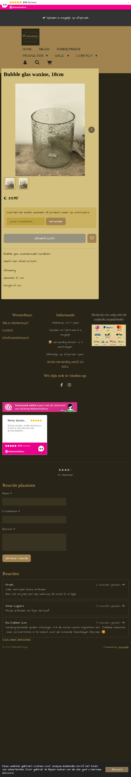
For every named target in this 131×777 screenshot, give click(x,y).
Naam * (7, 493)
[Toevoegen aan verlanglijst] (91, 238)
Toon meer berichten (16, 639)
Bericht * (8, 529)
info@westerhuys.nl (15, 338)
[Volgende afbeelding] (91, 130)
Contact (7, 330)
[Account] (25, 62)
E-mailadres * (11, 511)
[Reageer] (124, 585)
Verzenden (56, 221)
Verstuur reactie (16, 558)
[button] (10, 183)
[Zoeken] (37, 62)
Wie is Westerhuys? (15, 323)
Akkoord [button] (117, 769)
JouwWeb (123, 647)
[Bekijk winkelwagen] (49, 62)
